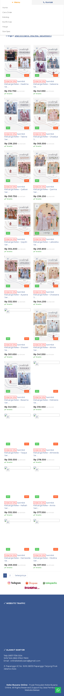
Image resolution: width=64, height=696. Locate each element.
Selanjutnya (20, 575)
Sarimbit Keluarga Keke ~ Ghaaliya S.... (45, 136)
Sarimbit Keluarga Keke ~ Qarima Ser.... (45, 189)
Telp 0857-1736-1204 (13, 655)
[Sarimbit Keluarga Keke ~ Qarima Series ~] (46, 166)
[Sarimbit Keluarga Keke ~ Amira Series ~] (46, 483)
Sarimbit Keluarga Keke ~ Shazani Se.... (16, 347)
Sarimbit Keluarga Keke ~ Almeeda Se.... (46, 453)
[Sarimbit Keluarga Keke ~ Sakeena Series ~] (46, 61)
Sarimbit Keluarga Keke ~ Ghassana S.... (46, 294)
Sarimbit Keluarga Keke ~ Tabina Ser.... (15, 136)
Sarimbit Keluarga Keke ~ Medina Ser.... (45, 558)
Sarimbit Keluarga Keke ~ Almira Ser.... (44, 347)
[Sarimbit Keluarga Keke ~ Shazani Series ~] (17, 324)
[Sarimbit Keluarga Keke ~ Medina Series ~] (46, 535)
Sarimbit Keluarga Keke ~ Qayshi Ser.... (15, 242)
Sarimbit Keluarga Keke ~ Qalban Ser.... (16, 189)
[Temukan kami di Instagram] (14, 583)
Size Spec (6, 31)
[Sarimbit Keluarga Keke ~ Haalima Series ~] (17, 61)
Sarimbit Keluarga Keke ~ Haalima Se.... (16, 84)
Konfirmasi (7, 22)
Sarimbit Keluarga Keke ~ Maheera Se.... (45, 400)
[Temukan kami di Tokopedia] (50, 583)
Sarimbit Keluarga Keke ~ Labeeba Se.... (45, 242)
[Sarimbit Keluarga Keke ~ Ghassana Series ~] (46, 272)
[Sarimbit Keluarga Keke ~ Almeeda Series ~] (46, 430)
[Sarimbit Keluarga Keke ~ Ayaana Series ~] (17, 272)
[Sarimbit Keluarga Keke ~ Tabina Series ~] (17, 114)
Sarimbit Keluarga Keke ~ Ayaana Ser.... (16, 294)
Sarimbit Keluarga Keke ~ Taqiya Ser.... (15, 453)
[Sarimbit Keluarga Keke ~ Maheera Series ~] (46, 377)
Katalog (5, 17)
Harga (5, 26)
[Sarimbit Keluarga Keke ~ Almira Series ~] (46, 324)
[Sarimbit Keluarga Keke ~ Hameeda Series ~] (17, 535)
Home (5, 7)
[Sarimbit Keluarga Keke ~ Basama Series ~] (17, 377)
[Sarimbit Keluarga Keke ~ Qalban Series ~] (17, 166)
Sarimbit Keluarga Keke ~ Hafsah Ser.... (15, 505)
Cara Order (7, 12)
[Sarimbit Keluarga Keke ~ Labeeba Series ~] (46, 219)
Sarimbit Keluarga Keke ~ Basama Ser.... (16, 400)
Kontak (49, 2)
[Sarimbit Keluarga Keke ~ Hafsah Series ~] (17, 483)
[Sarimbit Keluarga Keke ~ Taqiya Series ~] (17, 430)
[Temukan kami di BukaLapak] (32, 588)
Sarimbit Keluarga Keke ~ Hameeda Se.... (17, 558)
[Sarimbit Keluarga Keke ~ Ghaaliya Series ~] (46, 114)
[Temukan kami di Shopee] (32, 583)
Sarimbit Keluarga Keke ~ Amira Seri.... (44, 505)
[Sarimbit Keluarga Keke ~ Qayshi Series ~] (17, 219)
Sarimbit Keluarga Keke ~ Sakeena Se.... (45, 84)
